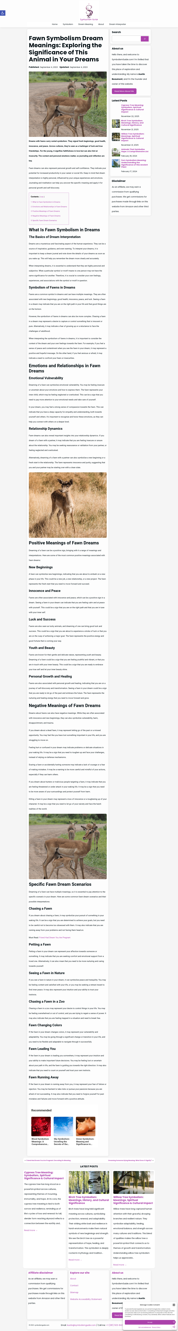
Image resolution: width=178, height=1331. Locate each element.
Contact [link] (74, 1285)
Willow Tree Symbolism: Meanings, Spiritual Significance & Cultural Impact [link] (132, 137)
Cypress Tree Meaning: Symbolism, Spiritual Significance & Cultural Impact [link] (132, 108)
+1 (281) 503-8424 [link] (115, 1325)
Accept (150, 1322)
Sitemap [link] (74, 1292)
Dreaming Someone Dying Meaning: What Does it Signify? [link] (130, 1160)
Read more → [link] (30, 1230)
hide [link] (42, 197)
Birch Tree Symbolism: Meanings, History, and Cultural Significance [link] (132, 123)
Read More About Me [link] (124, 91)
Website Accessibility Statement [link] (86, 1299)
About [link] (73, 1278)
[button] (174, 1305)
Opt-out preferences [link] (144, 1327)
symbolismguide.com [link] (42, 1325)
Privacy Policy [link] (156, 1327)
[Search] (145, 38)
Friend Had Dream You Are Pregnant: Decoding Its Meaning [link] (48, 1160)
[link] (2, 13)
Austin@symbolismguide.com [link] (81, 1325)
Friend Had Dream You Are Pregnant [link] (54, 937)
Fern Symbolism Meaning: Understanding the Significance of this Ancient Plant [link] (134, 163)
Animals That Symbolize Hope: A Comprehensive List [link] (134, 150)
